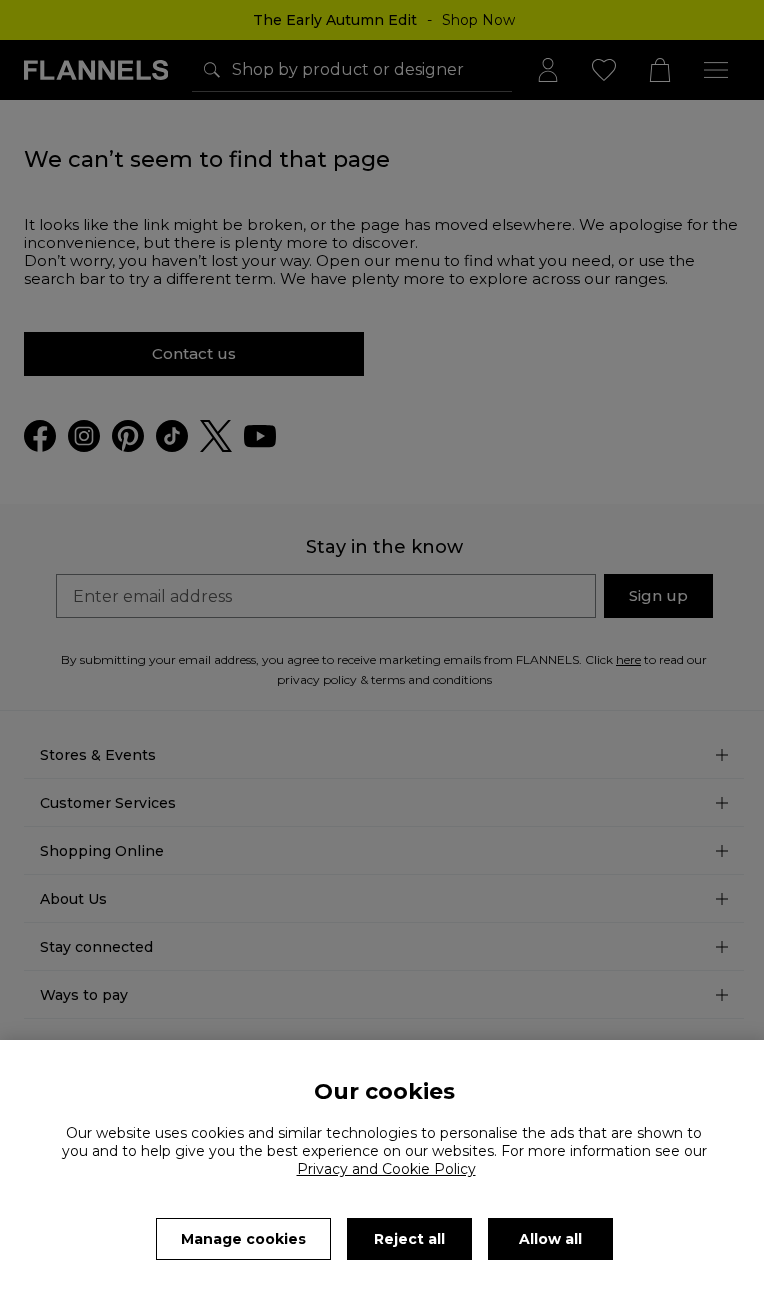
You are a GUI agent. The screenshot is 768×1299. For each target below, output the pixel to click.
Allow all (550, 1239)
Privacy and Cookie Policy (386, 1169)
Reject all (409, 1239)
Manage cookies (243, 1239)
